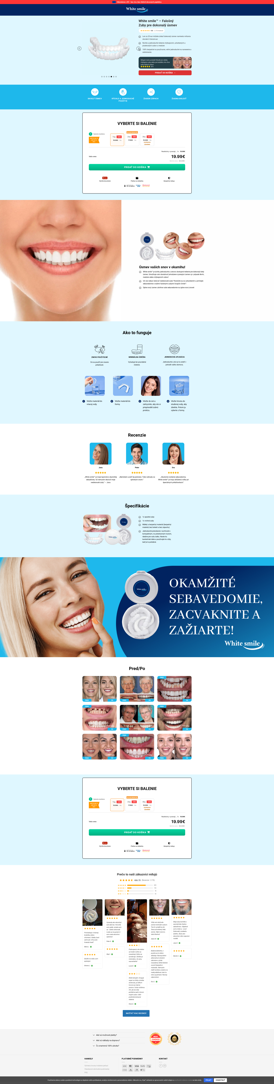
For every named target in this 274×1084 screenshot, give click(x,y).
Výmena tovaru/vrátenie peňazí (96, 1066)
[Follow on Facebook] (161, 1066)
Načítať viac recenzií (136, 1013)
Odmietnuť (220, 1080)
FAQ (86, 1072)
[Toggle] (94, 1035)
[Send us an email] (164, 1066)
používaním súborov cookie (183, 1080)
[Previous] (79, 48)
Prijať (208, 1080)
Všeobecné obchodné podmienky (96, 1069)
